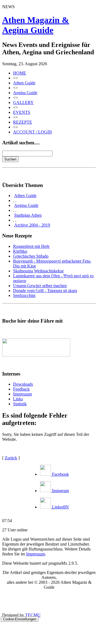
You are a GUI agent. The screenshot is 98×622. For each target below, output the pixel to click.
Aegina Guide (25, 92)
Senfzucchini (24, 295)
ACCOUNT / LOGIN (32, 132)
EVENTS (21, 112)
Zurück (11, 458)
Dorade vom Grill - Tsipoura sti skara (45, 290)
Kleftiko (20, 251)
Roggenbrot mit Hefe (31, 246)
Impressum (22, 394)
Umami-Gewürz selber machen (40, 285)
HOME (19, 73)
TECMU (33, 615)
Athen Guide (24, 83)
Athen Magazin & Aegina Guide (35, 25)
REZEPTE (22, 122)
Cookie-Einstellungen (19, 619)
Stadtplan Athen (28, 215)
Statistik (20, 403)
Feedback (21, 389)
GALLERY (23, 102)
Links (18, 399)
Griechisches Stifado (30, 256)
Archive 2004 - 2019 (32, 225)
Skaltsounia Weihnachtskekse (38, 271)
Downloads (23, 384)
